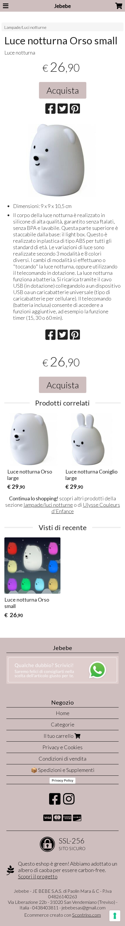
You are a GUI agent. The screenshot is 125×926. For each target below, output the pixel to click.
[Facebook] (54, 802)
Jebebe (62, 6)
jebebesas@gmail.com (84, 907)
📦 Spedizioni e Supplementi (62, 770)
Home (62, 713)
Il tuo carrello (59, 736)
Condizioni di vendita (62, 758)
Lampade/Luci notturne (25, 27)
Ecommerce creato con (62, 915)
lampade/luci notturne (48, 505)
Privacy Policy (62, 780)
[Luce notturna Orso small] (62, 160)
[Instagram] (68, 802)
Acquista (63, 90)
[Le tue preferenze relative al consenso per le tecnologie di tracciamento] (114, 915)
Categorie (62, 724)
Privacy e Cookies (62, 747)
